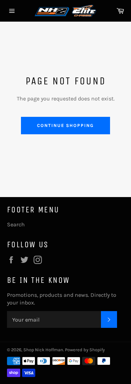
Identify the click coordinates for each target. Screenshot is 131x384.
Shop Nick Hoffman (43, 349)
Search (16, 224)
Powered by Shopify (85, 349)
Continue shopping (65, 125)
